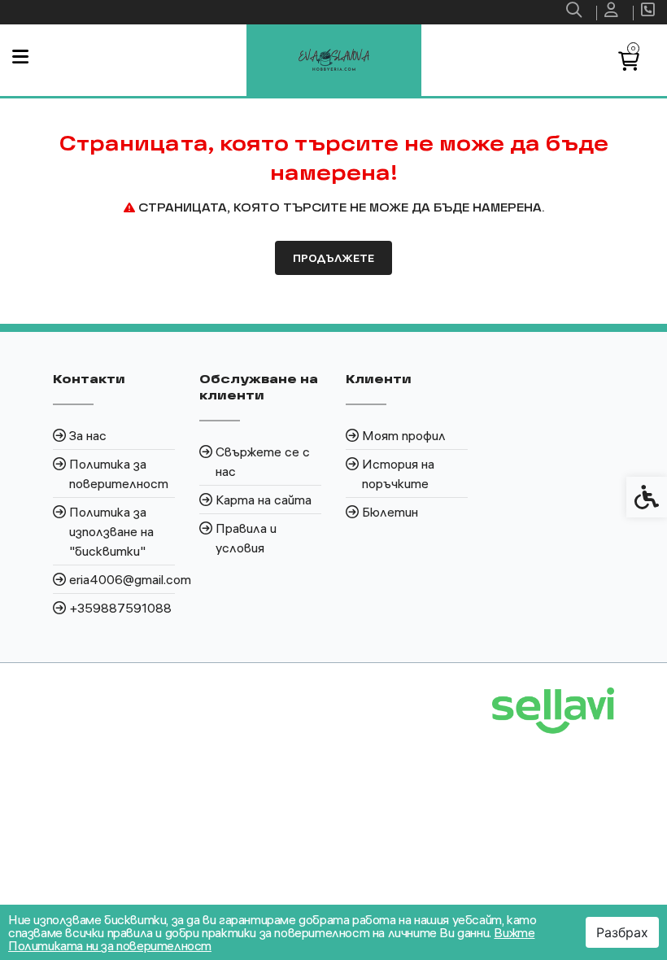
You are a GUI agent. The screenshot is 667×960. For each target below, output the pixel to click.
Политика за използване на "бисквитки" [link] (111, 531)
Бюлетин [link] (390, 512)
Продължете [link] (333, 258)
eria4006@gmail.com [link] (122, 579)
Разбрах (622, 932)
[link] (576, 12)
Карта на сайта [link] (264, 499)
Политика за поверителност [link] (118, 473)
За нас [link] (88, 435)
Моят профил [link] (404, 435)
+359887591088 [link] (120, 608)
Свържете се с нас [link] (263, 461)
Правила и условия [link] (246, 538)
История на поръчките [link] (398, 473)
